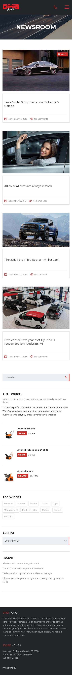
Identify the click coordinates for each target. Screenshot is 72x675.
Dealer (33, 503)
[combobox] (36, 541)
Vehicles (8, 516)
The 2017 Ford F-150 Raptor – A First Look (23, 568)
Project (57, 509)
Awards (21, 503)
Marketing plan (30, 509)
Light (55, 503)
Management (11, 509)
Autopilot (8, 503)
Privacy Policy (9, 667)
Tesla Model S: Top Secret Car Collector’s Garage (27, 573)
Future (45, 503)
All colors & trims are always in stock (21, 563)
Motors (45, 509)
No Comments (41, 118)
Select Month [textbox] (12, 540)
